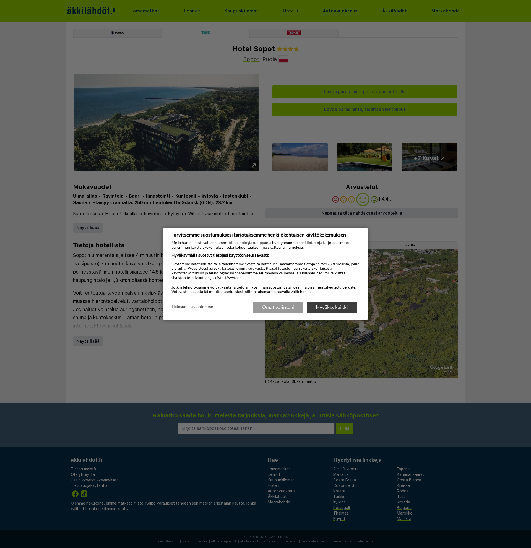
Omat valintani (278, 307)
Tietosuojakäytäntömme (192, 307)
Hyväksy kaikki (332, 307)
